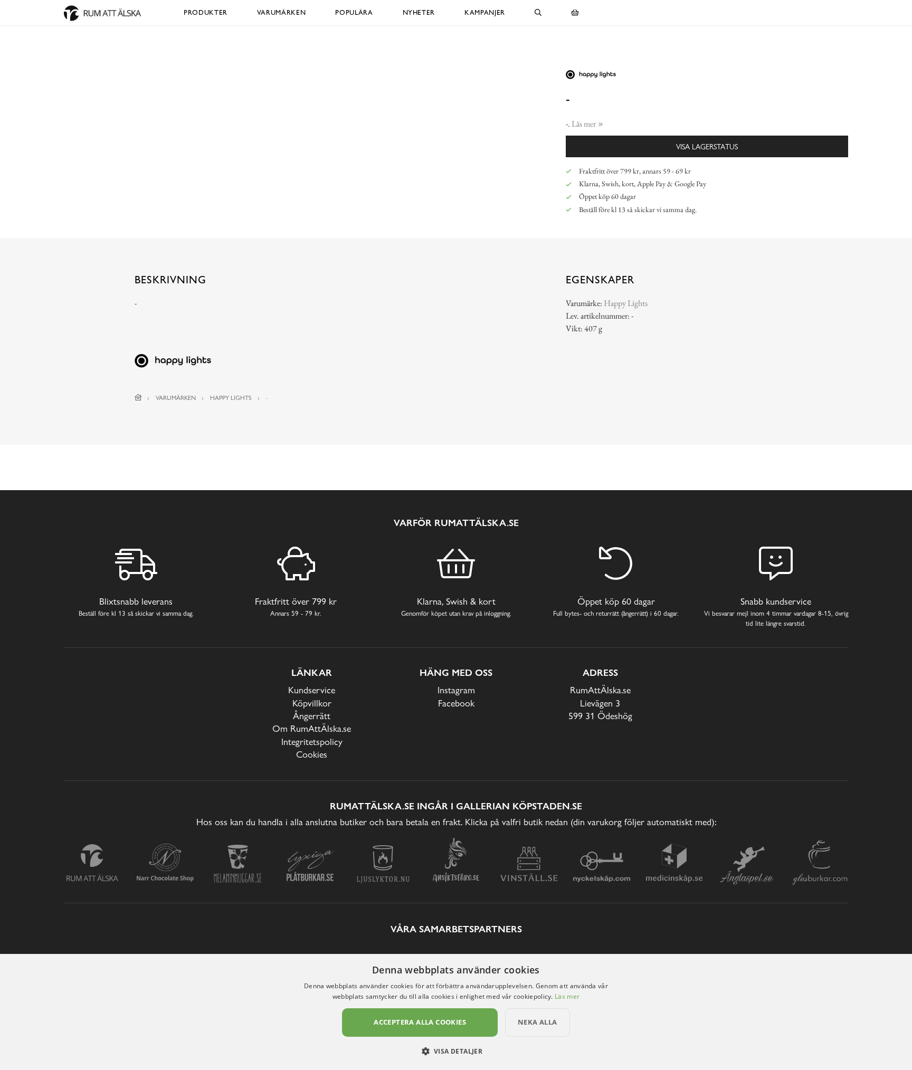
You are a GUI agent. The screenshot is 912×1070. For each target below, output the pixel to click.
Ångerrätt (311, 715)
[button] (456, 1051)
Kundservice (311, 689)
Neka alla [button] (537, 1022)
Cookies (311, 754)
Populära (354, 12)
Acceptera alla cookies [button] (420, 1022)
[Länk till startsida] (138, 398)
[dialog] (456, 1012)
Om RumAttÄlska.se (311, 728)
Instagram (456, 689)
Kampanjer (484, 12)
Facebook (456, 703)
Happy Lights (626, 303)
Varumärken (281, 12)
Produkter (205, 12)
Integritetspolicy (312, 741)
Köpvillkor (311, 703)
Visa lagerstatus (707, 146)
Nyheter (419, 12)
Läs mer (567, 996)
